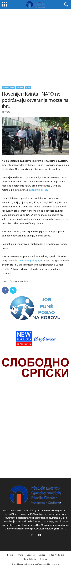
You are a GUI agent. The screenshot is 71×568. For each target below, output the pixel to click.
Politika (20, 88)
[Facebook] (5, 290)
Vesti (28, 88)
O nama (43, 559)
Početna (10, 554)
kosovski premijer (29, 260)
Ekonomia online (37, 189)
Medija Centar (8, 88)
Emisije (42, 554)
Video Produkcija (56, 554)
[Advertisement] (35, 46)
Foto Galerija (30, 559)
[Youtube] (39, 535)
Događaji (31, 554)
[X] (13, 290)
